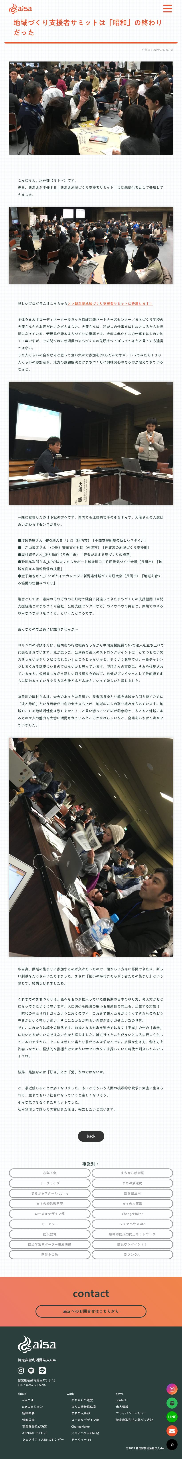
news (119, 1394)
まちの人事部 (80, 1413)
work (70, 1394)
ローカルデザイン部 (85, 1420)
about (22, 1394)
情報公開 (28, 1420)
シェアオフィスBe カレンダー (43, 1440)
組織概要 (28, 1413)
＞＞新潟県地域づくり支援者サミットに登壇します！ (110, 303)
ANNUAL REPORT (34, 1433)
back (91, 1136)
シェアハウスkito (83, 1433)
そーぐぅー (79, 1440)
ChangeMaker (80, 1427)
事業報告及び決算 (34, 1427)
